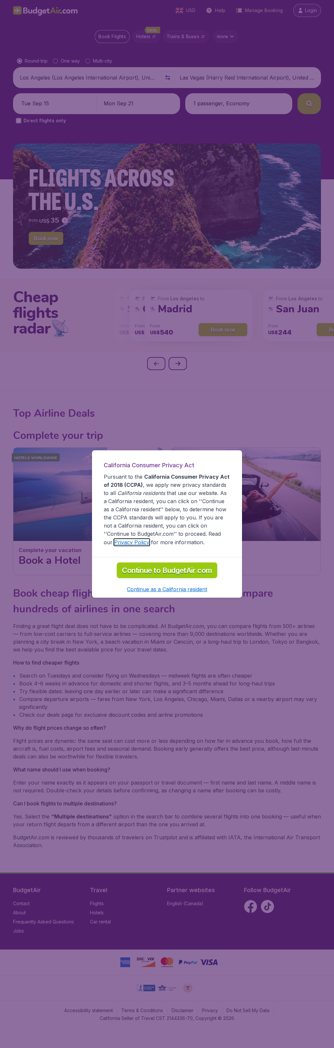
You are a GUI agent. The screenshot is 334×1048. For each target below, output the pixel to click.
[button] (167, 589)
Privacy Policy (131, 542)
